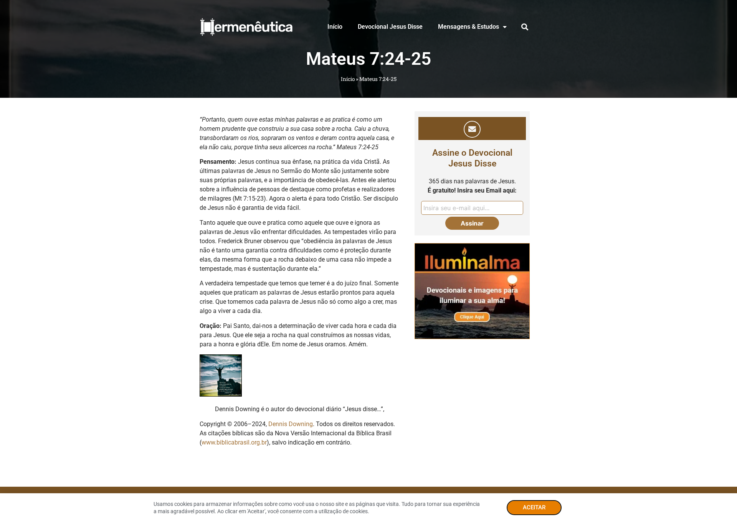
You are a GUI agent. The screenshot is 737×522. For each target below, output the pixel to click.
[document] (368, 261)
